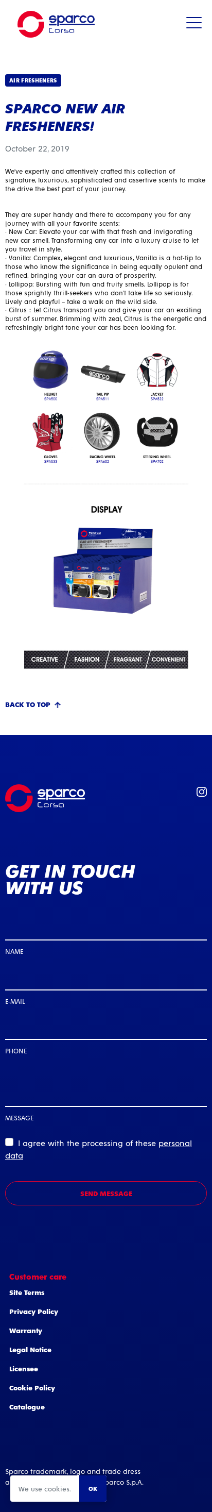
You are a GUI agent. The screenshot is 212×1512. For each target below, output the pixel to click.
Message (19, 1117)
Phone (16, 1050)
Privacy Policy (33, 1311)
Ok (93, 1488)
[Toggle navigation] (194, 24)
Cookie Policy (32, 1387)
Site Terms (26, 1292)
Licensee (23, 1368)
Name (14, 951)
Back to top (27, 704)
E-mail (15, 1001)
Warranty (25, 1330)
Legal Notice (30, 1349)
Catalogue (27, 1406)
